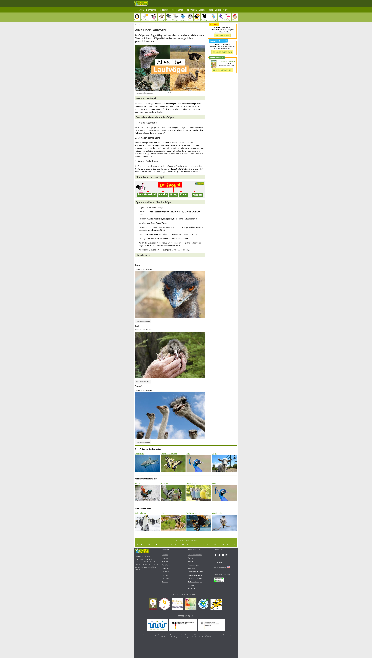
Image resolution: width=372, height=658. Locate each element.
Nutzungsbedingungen (195, 575)
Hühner (234, 20)
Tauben (168, 20)
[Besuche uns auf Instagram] (226, 554)
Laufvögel (154, 20)
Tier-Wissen (191, 9)
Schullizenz (191, 568)
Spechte (197, 20)
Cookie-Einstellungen (195, 582)
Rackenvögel (213, 20)
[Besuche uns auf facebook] (215, 554)
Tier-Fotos (165, 575)
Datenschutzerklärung (195, 578)
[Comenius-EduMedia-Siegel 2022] (165, 604)
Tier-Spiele (165, 578)
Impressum (191, 589)
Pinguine (137, 20)
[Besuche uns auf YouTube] (223, 554)
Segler (221, 20)
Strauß (138, 386)
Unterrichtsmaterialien (195, 572)
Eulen (190, 20)
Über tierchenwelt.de (195, 555)
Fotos (210, 9)
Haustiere (163, 9)
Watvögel (175, 20)
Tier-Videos (165, 572)
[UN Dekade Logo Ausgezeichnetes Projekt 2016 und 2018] (191, 604)
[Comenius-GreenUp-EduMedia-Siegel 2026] (153, 604)
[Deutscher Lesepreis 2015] (178, 604)
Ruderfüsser (145, 20)
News (225, 9)
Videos (202, 9)
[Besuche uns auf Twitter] (219, 554)
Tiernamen (151, 9)
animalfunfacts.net (220, 567)
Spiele (218, 9)
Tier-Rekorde (176, 9)
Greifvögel (161, 20)
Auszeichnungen (193, 565)
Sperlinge (204, 20)
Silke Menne (148, 269)
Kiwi (137, 325)
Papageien (183, 20)
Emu (137, 265)
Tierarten (139, 9)
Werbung (191, 585)
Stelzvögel (227, 20)
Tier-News (165, 582)
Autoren (190, 561)
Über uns (191, 558)
